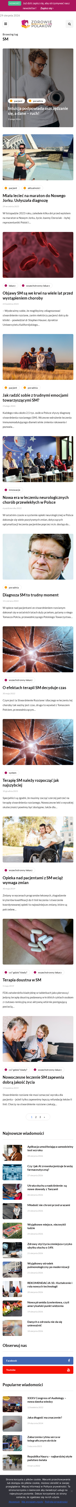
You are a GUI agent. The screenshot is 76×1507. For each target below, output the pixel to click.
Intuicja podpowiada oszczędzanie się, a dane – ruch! (38, 111)
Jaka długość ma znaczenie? (44, 1417)
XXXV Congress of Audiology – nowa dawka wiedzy (46, 1399)
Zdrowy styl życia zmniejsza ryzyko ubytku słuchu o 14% (49, 1245)
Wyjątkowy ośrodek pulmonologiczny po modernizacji (48, 1265)
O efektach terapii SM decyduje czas (34, 687)
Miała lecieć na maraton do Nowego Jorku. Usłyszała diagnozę (34, 198)
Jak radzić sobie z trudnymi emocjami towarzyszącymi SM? (35, 397)
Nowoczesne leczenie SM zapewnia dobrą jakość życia (33, 1080)
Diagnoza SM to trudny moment (31, 595)
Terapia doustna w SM (22, 979)
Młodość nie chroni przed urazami (48, 1205)
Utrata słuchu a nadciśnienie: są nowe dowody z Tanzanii (47, 1187)
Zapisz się (46, 8)
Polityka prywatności (56, 1501)
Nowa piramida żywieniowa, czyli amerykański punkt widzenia (48, 1304)
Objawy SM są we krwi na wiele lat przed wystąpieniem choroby (38, 295)
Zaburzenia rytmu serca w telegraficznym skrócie (43, 1438)
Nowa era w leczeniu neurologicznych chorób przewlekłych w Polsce (36, 500)
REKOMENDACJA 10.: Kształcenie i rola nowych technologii (49, 1284)
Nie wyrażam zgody (32, 1501)
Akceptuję (14, 1501)
